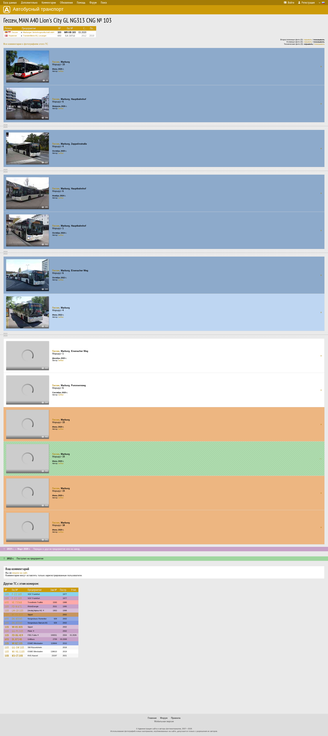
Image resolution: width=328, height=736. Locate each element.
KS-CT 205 (17, 655)
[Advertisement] (164, 687)
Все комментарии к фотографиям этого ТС (25, 44)
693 (7, 602)
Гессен (15, 32)
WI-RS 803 (17, 614)
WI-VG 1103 (18, 651)
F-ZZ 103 (17, 594)
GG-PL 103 (17, 631)
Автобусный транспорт (38, 9)
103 (7, 594)
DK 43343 (17, 618)
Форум (164, 718)
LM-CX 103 (17, 610)
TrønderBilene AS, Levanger (34, 36)
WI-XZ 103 (17, 643)
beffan (61, 71)
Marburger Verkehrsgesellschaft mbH (38, 32)
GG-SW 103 (18, 647)
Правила (175, 718)
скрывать (308, 40)
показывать (320, 44)
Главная (152, 718)
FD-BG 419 (17, 635)
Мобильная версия (164, 721)
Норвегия (13, 36)
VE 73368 (17, 602)
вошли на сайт (19, 573)
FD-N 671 (17, 606)
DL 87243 (17, 639)
